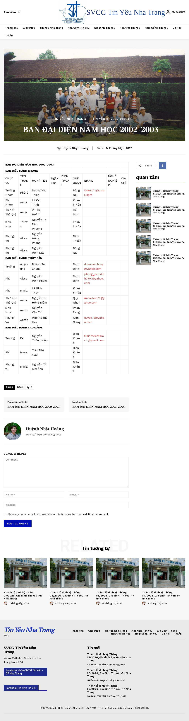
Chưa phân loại (96, 680)
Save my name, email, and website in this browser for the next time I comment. (58, 514)
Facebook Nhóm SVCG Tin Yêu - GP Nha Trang (24, 672)
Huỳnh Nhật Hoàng (75, 148)
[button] (13, 12)
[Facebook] (162, 165)
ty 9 (29, 387)
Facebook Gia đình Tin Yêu (21, 687)
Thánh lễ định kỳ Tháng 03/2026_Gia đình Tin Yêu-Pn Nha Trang (169, 258)
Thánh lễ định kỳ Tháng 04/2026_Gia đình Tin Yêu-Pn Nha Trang (169, 242)
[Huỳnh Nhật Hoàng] (12, 431)
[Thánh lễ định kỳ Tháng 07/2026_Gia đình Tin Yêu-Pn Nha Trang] (143, 193)
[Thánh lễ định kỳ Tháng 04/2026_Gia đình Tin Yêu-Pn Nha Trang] (143, 242)
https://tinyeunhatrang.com (43, 434)
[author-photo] (6, 603)
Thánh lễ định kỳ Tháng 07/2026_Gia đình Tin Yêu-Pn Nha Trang (169, 193)
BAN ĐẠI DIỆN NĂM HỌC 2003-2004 (98, 406)
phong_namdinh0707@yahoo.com (94, 278)
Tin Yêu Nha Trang (69, 118)
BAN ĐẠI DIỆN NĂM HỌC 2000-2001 (33, 406)
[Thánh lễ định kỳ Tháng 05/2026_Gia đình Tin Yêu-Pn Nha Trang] (143, 226)
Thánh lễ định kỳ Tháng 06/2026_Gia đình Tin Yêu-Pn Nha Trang (169, 209)
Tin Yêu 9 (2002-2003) (110, 118)
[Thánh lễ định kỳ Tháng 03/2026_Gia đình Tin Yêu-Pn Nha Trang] (143, 258)
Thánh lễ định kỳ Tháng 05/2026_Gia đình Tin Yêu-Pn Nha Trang (169, 225)
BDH (20, 387)
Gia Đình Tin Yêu (96, 664)
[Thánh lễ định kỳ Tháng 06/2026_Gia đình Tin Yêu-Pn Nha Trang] (143, 209)
